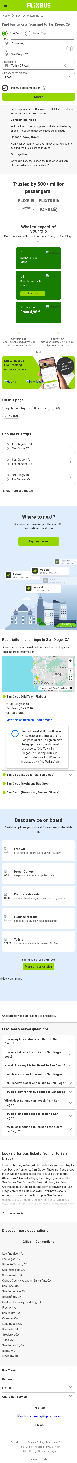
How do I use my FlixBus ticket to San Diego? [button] (34, 1065)
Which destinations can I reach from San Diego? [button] (31, 1103)
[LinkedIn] (40, 1433)
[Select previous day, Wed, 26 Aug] (65, 65)
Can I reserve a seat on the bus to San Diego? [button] (35, 1083)
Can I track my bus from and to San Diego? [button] (33, 1074)
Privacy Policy (36, 1442)
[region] (38, 674)
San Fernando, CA (13, 1345)
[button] (38, 43)
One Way (15, 33)
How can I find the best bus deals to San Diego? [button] (31, 1116)
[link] (38, 567)
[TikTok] (42, 1433)
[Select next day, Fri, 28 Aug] (70, 65)
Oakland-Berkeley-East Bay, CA (21, 1302)
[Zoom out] (70, 665)
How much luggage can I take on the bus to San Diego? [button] (33, 1129)
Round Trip (39, 33)
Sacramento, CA (12, 1275)
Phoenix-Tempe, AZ (14, 1264)
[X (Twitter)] (41, 1433)
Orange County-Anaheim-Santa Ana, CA (26, 1280)
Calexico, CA (10, 1318)
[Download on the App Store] (52, 1416)
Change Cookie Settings (42, 1451)
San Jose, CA (10, 1286)
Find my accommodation (25, 88)
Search (38, 97)
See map (33, 293)
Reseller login (18, 1442)
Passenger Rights (56, 1442)
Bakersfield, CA (11, 1297)
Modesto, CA (10, 1356)
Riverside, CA (10, 1329)
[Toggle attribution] (71, 688)
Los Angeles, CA (12, 1253)
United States (35, 15)
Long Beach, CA (12, 1323)
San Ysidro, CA (11, 1313)
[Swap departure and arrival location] (69, 49)
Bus (18, 15)
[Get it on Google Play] (29, 1416)
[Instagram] (37, 1433)
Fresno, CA (9, 1307)
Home (6, 15)
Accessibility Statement (48, 1446)
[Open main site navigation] (5, 5)
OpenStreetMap (60, 688)
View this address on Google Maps (29, 720)
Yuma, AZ (8, 1340)
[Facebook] (36, 1433)
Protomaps (44, 688)
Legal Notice (25, 1446)
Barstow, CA (9, 1350)
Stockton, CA (10, 1334)
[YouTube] (39, 1433)
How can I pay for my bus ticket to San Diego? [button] (35, 1092)
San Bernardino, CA (14, 1291)
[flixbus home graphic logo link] (38, 5)
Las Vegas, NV (11, 1259)
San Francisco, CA (13, 1270)
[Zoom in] (70, 660)
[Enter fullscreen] (70, 678)
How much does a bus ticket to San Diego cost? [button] (32, 1054)
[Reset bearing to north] (70, 671)
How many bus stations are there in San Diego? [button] (31, 1041)
